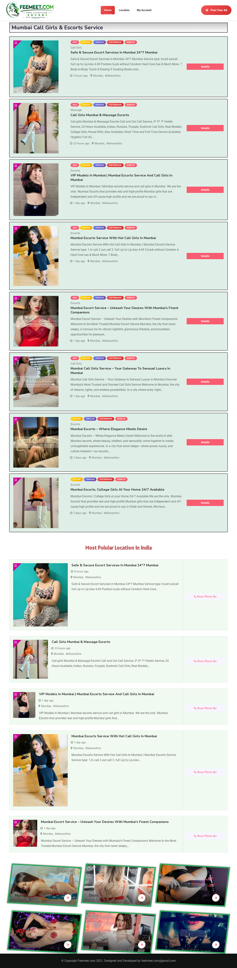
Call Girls (76, 47)
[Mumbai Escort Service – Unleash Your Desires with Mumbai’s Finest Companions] (36, 321)
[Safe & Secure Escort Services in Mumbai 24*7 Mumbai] (36, 66)
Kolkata (170, 895)
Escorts (75, 170)
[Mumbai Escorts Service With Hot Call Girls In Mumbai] (36, 256)
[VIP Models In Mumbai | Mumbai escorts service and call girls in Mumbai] (36, 189)
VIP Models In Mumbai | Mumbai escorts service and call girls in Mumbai (96, 694)
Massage (76, 110)
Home (107, 10)
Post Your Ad (219, 10)
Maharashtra (113, 75)
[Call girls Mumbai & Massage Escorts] (36, 128)
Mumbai (98, 75)
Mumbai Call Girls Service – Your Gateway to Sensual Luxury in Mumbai (120, 370)
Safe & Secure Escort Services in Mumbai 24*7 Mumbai (114, 52)
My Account (144, 10)
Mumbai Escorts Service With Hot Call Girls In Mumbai (113, 238)
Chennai (170, 942)
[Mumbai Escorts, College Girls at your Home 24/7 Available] (36, 503)
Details (205, 66)
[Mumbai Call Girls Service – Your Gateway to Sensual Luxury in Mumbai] (36, 381)
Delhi (93, 895)
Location (124, 10)
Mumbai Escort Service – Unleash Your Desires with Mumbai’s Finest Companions (124, 310)
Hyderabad (98, 942)
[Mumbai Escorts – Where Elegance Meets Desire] (36, 442)
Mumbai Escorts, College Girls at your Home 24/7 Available (117, 489)
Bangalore (23, 942)
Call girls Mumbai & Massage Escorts (100, 115)
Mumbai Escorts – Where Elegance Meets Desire (109, 429)
